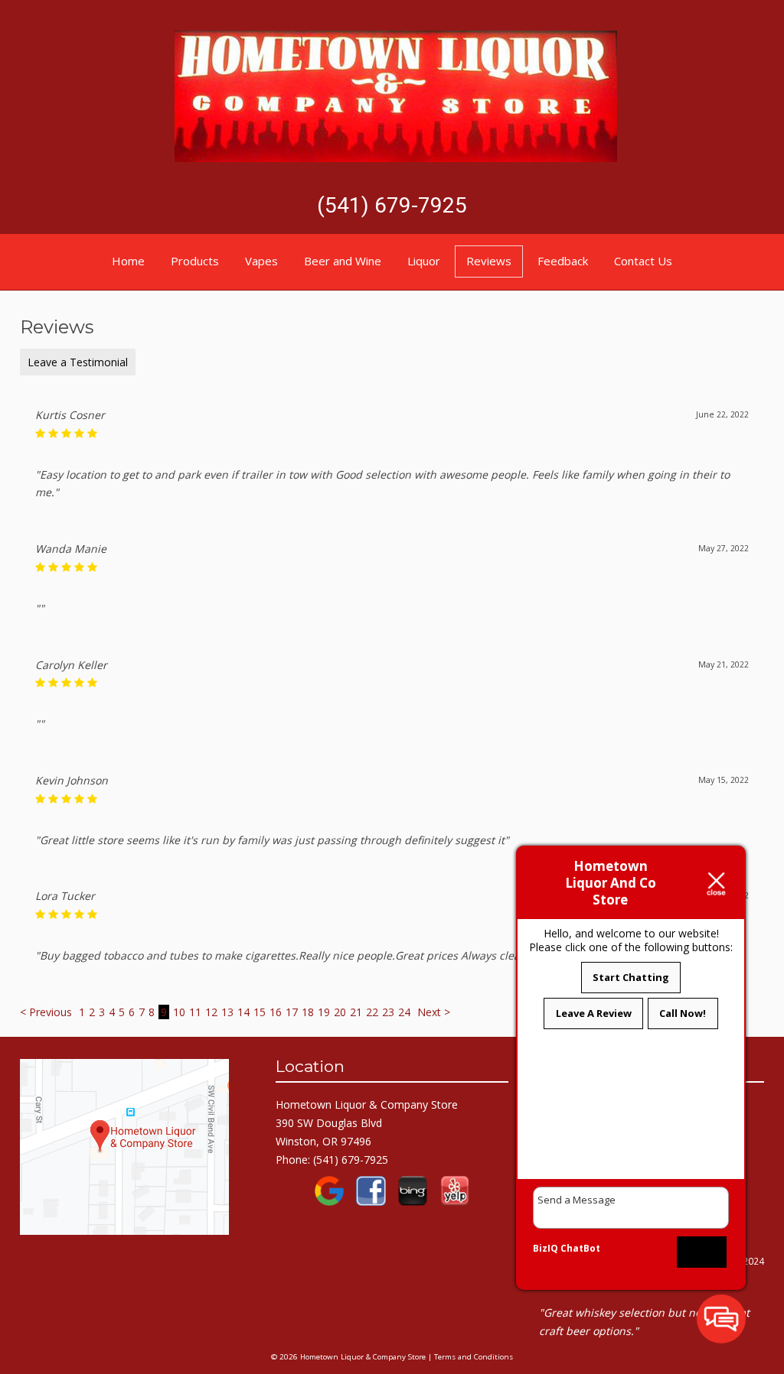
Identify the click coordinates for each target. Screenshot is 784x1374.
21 (356, 1012)
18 (308, 1012)
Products (195, 260)
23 (388, 1012)
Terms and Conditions (473, 1357)
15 (259, 1012)
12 (211, 1012)
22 (372, 1012)
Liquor (423, 260)
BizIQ (545, 1248)
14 (243, 1012)
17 (292, 1012)
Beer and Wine (342, 260)
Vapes (261, 260)
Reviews (488, 260)
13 (227, 1012)
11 (195, 1012)
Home (128, 260)
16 (276, 1012)
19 (324, 1012)
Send (702, 1252)
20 (340, 1012)
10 (179, 1012)
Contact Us (643, 260)
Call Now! (682, 1013)
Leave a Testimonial (78, 362)
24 (404, 1012)
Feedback (562, 260)
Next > (433, 1012)
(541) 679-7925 (392, 205)
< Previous (47, 1012)
